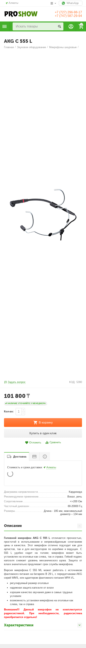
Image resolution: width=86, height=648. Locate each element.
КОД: (72, 382)
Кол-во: (9, 411)
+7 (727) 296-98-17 (68, 12)
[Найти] (59, 26)
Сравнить (55, 442)
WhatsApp (72, 3)
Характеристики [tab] (18, 625)
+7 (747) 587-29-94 (68, 15)
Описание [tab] (13, 526)
